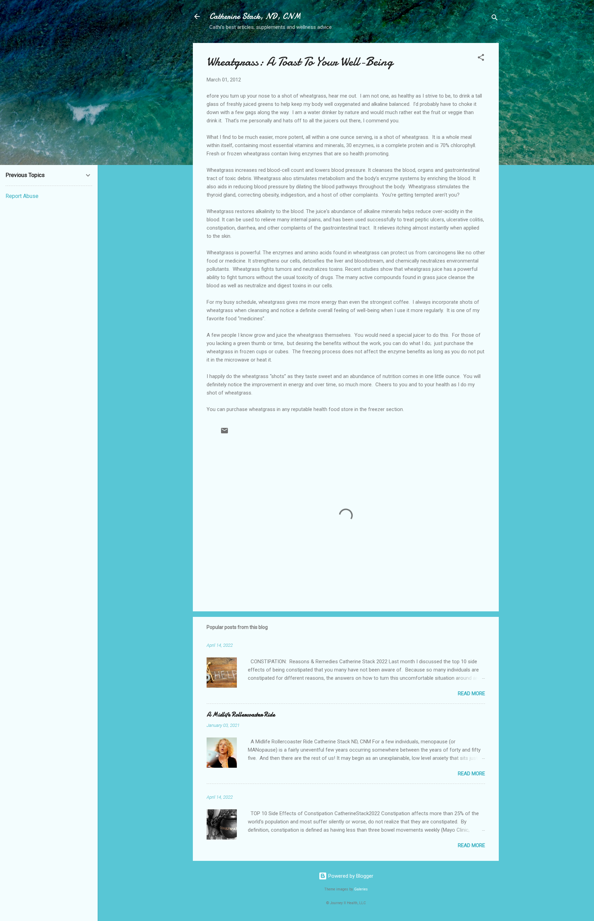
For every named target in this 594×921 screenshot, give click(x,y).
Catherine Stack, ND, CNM (255, 16)
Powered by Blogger (350, 876)
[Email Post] (224, 433)
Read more (471, 693)
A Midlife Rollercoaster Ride (241, 714)
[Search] (495, 18)
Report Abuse (22, 196)
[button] (481, 58)
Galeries (361, 889)
